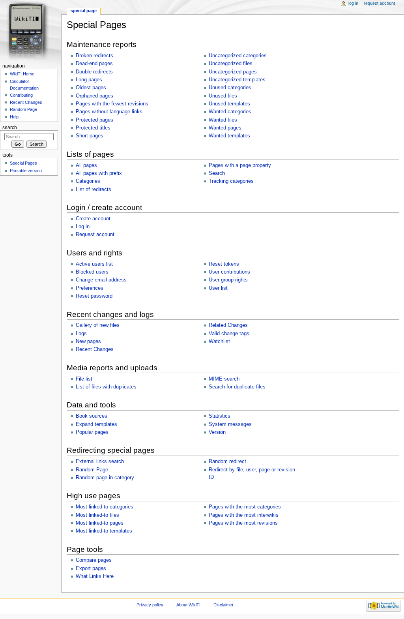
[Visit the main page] (30, 30)
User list (218, 288)
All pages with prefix (99, 173)
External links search (100, 461)
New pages (88, 341)
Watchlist (219, 341)
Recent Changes (95, 349)
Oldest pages (91, 87)
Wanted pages (225, 128)
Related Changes (228, 325)
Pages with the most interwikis (244, 515)
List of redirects (93, 189)
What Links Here (95, 576)
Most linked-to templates (104, 531)
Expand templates (96, 424)
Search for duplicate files (237, 387)
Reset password (94, 296)
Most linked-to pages (99, 523)
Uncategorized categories (238, 55)
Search (217, 173)
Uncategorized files (230, 63)
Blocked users (92, 272)
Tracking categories (231, 181)
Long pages (89, 80)
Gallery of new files (98, 325)
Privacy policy (150, 604)
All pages (86, 165)
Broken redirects (94, 55)
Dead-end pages (94, 63)
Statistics (219, 416)
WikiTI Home (22, 73)
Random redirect (227, 461)
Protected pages (94, 120)
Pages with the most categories (245, 507)
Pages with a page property (240, 165)
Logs (81, 333)
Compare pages (94, 560)
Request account (95, 234)
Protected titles (93, 128)
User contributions (229, 272)
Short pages (89, 136)
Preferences (89, 288)
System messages (230, 424)
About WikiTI (188, 604)
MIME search (224, 379)
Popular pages (92, 432)
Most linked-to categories (104, 507)
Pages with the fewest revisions (112, 104)
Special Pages (23, 163)
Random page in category (105, 477)
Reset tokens (224, 264)
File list (84, 379)
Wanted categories (230, 111)
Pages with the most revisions (243, 523)
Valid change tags (229, 333)
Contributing (21, 95)
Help (14, 116)
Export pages (91, 568)
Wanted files (223, 120)
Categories (88, 181)
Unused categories (230, 87)
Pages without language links (109, 111)
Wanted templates (229, 136)
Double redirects (94, 72)
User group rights (228, 280)
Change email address (101, 280)
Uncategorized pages (233, 72)
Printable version (26, 170)
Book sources (91, 416)
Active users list (94, 264)
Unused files (223, 96)
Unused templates (229, 104)
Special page (84, 10)
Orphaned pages (94, 96)
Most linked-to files (97, 515)
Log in (83, 226)
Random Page (92, 470)
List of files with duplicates (106, 387)
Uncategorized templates (237, 80)
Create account (93, 218)
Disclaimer (223, 604)
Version (217, 432)
